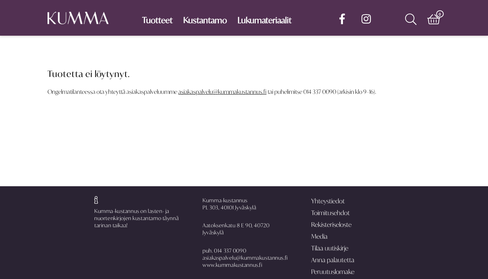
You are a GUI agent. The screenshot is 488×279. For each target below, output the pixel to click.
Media (319, 236)
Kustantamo (205, 20)
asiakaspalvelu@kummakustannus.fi (222, 92)
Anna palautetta (332, 260)
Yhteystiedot (328, 201)
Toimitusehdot (330, 213)
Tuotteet (157, 20)
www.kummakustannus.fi (232, 265)
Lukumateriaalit (265, 20)
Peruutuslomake (332, 272)
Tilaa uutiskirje (329, 248)
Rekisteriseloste (331, 224)
